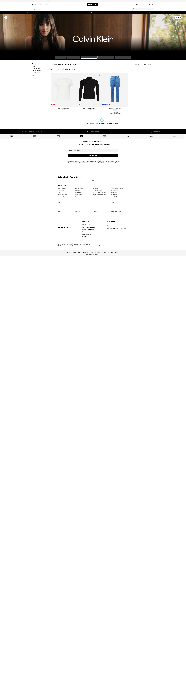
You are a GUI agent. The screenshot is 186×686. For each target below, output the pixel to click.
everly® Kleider (114, 196)
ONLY (59, 202)
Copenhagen (78, 204)
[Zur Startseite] (65, 222)
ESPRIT (112, 209)
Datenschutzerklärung (72, 161)
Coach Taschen (78, 194)
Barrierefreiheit (105, 252)
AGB (92, 252)
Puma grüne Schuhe (97, 190)
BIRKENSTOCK (61, 209)
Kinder (46, 4)
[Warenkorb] (153, 5)
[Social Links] (59, 228)
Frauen (34, 4)
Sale (59, 69)
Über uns (69, 252)
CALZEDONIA (78, 207)
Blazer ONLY (78, 192)
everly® (77, 202)
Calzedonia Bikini (114, 190)
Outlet (36, 1)
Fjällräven (77, 211)
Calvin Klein (95, 207)
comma (77, 209)
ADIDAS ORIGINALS (62, 207)
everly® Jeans (96, 196)
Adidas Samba (114, 194)
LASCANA (60, 204)
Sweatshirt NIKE (61, 196)
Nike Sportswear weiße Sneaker (100, 194)
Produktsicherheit (115, 252)
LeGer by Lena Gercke (116, 211)
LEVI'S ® (113, 204)
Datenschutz (85, 252)
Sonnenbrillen (114, 192)
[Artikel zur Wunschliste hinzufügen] (73, 75)
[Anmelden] (141, 5)
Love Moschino (114, 207)
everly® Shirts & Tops (62, 194)
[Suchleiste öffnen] (133, 9)
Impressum (97, 252)
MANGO (113, 202)
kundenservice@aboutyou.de (84, 162)
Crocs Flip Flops (61, 190)
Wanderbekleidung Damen (117, 188)
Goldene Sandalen (62, 188)
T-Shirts (59, 192)
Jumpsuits (77, 190)
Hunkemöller (96, 211)
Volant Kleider (96, 188)
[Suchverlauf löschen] (152, 8)
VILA (94, 202)
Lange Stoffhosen (79, 188)
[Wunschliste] (149, 5)
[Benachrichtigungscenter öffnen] (145, 4)
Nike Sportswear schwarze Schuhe (100, 192)
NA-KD (94, 204)
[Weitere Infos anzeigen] (63, 113)
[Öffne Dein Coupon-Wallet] (136, 5)
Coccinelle (60, 211)
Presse (74, 252)
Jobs (79, 252)
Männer (41, 4)
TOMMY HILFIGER (97, 209)
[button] (137, 64)
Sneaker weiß (78, 196)
